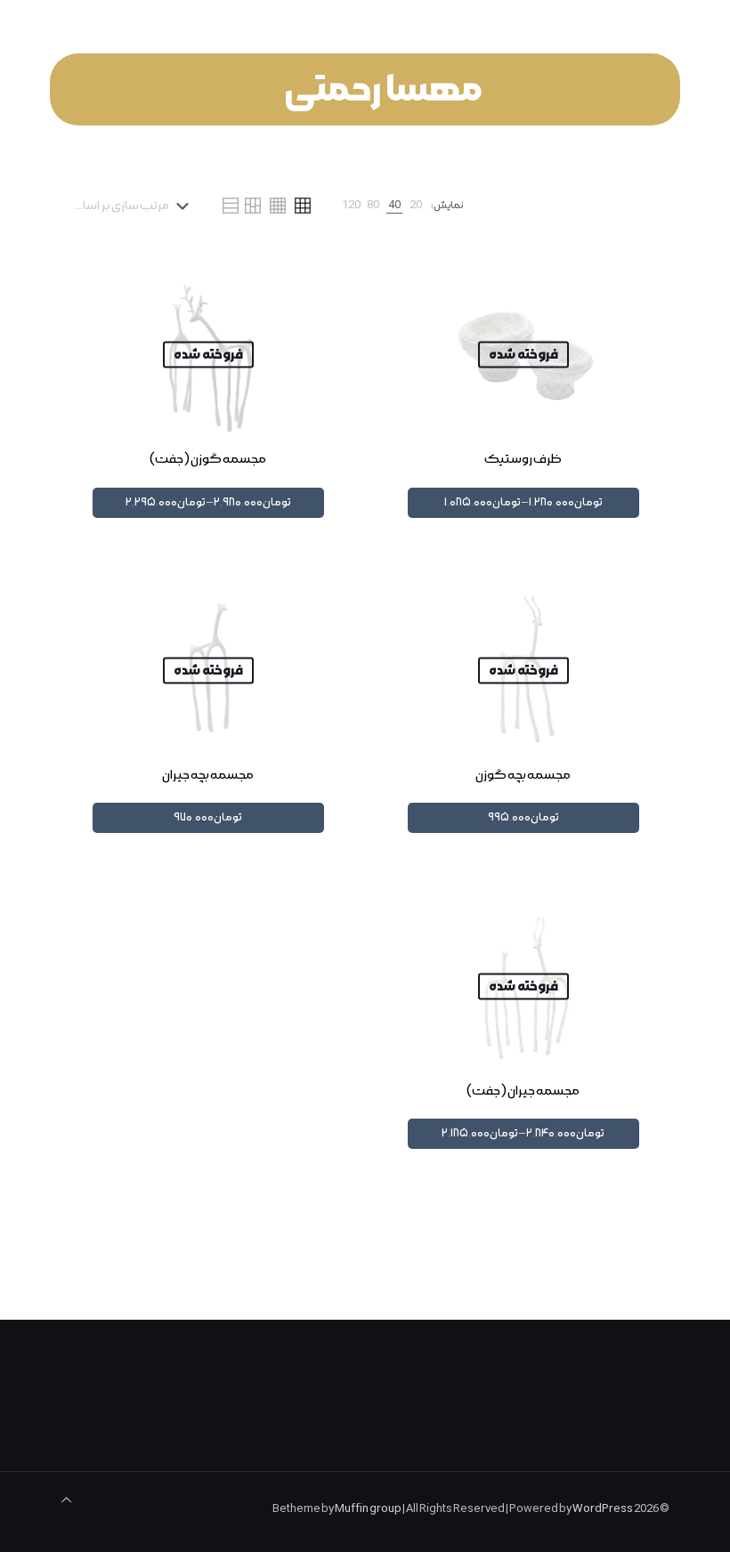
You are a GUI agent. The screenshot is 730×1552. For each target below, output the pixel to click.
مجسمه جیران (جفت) (523, 1091)
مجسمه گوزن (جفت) (208, 459)
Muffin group (368, 1509)
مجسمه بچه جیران (208, 775)
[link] (416, 205)
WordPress (602, 1509)
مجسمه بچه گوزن (523, 775)
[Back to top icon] (66, 1501)
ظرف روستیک (523, 459)
